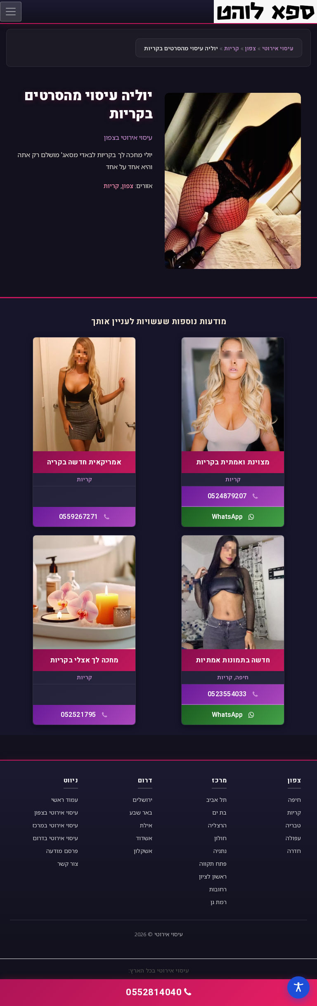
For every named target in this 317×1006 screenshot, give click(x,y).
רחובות (218, 889)
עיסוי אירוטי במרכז (55, 825)
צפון (250, 48)
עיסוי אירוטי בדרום (55, 838)
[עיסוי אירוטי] (265, 10)
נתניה (220, 851)
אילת (146, 825)
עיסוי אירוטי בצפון (128, 137)
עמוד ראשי (64, 799)
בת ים (219, 812)
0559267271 (78, 517)
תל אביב (216, 799)
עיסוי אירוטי (277, 48)
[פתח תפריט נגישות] (298, 987)
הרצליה (217, 825)
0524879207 (227, 496)
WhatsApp (227, 517)
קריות (231, 48)
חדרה (294, 851)
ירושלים (142, 799)
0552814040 (154, 992)
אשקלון (143, 851)
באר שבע (141, 812)
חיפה (241, 677)
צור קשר (67, 863)
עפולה (293, 838)
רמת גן (219, 902)
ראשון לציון (213, 876)
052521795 (78, 715)
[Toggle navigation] (10, 11)
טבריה (293, 825)
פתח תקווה (213, 863)
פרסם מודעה (62, 851)
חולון (220, 838)
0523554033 (227, 694)
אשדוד (144, 838)
